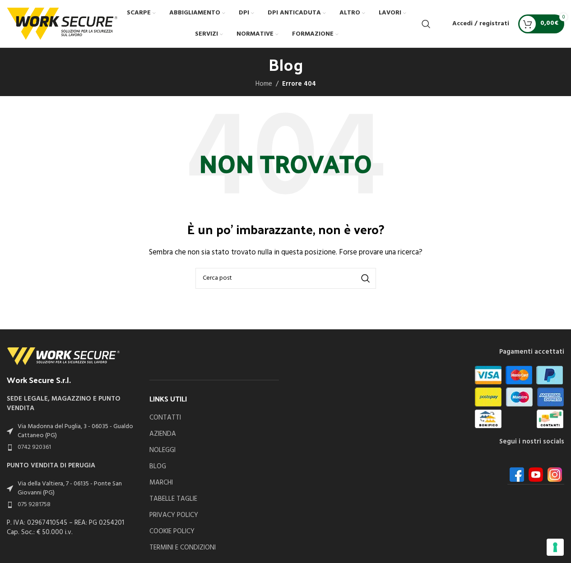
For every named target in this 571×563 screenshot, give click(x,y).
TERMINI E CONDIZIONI (182, 548)
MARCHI (161, 483)
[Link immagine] (63, 356)
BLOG (157, 466)
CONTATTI (165, 418)
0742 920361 (34, 447)
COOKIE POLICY (172, 531)
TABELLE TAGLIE (173, 499)
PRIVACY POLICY (173, 515)
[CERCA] (365, 278)
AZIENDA (162, 434)
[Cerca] (426, 24)
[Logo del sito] (62, 23)
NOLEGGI (162, 450)
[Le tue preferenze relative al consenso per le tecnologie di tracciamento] (555, 547)
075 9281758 (34, 504)
